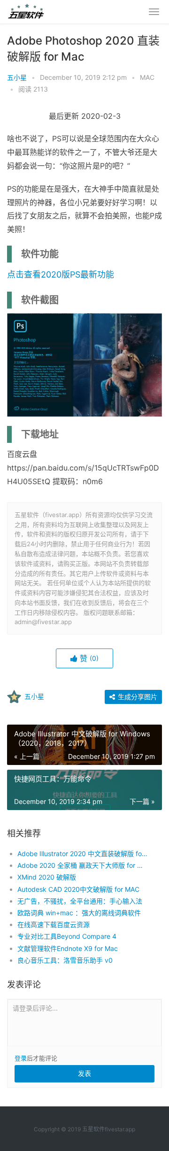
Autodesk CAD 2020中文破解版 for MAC (78, 889)
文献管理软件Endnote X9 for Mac (67, 948)
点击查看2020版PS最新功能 (60, 274)
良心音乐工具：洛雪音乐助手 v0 (65, 960)
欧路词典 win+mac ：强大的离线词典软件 (79, 913)
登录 (21, 1058)
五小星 (17, 77)
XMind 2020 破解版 (46, 877)
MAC (147, 77)
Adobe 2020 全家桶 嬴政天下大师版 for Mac (82, 865)
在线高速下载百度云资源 (53, 924)
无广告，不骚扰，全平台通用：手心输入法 (79, 901)
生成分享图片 (136, 697)
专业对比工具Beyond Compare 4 (66, 936)
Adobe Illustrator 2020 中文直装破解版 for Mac (82, 853)
